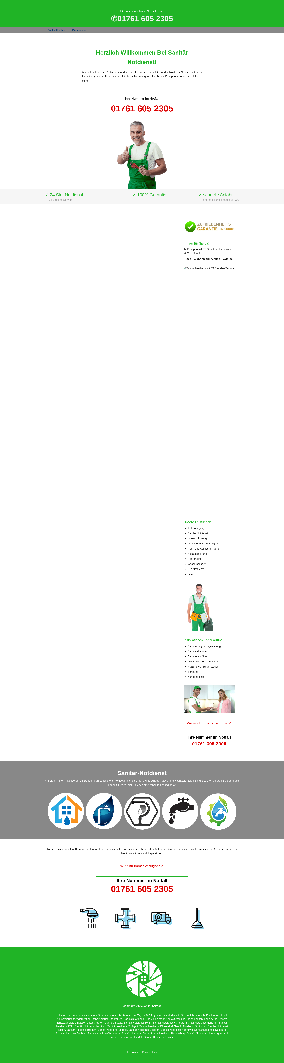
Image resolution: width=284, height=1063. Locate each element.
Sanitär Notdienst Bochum (71, 1033)
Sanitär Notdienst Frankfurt (90, 1026)
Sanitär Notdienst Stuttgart (122, 1026)
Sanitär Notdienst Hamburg (168, 1022)
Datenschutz (149, 1052)
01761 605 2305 (142, 108)
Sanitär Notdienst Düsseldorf (156, 1026)
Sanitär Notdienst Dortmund (190, 1026)
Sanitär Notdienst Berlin (137, 1022)
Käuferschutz (79, 30)
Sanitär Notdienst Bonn (135, 1033)
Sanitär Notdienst (57, 30)
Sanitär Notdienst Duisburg (210, 1029)
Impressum (133, 1052)
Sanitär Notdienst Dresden (144, 1029)
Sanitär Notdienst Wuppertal (104, 1033)
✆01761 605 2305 (142, 18)
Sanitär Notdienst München (201, 1022)
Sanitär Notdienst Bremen (81, 1029)
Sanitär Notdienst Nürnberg (203, 1033)
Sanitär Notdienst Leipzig (112, 1029)
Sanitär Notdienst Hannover (177, 1029)
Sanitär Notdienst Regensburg (168, 1033)
